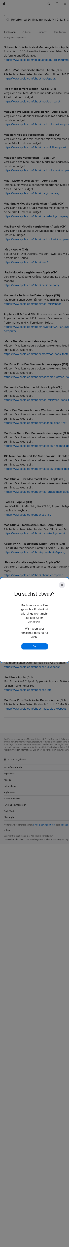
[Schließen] (62, 585)
